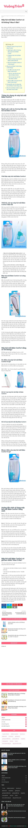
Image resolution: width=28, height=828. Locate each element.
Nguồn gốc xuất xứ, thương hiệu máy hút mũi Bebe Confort (14, 51)
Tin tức (14, 721)
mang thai (23, 738)
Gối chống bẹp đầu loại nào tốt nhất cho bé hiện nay (16, 754)
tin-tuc (16, 741)
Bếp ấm (14, 717)
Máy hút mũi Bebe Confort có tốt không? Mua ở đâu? (16, 623)
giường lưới (17, 736)
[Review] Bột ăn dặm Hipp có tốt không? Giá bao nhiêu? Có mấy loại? (17, 636)
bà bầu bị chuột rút (14, 734)
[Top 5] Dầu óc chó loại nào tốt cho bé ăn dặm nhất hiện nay (17, 701)
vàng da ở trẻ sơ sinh (17, 743)
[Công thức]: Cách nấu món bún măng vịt (16, 817)
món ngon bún (5, 741)
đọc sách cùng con (14, 726)
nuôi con (11, 741)
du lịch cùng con (14, 724)
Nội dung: (9, 44)
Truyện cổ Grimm (5, 734)
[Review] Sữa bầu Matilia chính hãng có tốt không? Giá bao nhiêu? (16, 629)
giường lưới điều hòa (6, 738)
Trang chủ (3, 15)
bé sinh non (22, 734)
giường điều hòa (15, 738)
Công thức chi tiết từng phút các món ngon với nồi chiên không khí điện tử (16, 805)
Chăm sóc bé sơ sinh (14, 719)
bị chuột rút (11, 736)
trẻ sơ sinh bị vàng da (6, 743)
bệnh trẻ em (4, 736)
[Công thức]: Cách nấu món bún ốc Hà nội (17, 811)
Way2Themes (14, 826)
